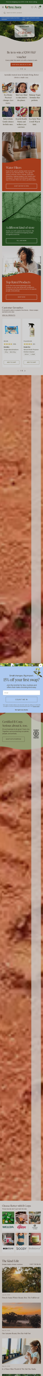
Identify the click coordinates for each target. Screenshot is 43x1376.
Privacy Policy (36, 706)
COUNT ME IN (21, 699)
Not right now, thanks (21, 710)
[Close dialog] (40, 665)
